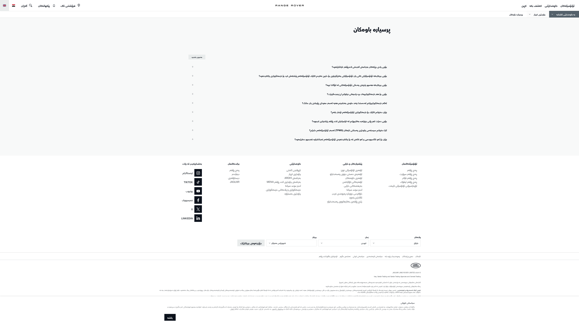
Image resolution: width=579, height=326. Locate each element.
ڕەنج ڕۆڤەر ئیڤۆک (408, 181)
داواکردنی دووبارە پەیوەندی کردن (347, 193)
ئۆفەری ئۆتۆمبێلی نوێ (351, 170)
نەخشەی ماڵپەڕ (345, 256)
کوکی (232, 309)
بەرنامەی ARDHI (293, 177)
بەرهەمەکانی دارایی (353, 185)
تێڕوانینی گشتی (293, 170)
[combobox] (395, 243)
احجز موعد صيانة (354, 189)
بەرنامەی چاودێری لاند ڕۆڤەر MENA (284, 181)
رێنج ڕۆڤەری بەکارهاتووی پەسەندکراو (344, 201)
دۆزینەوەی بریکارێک (251, 242)
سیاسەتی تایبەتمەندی (375, 256)
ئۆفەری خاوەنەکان (353, 177)
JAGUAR (234, 181)
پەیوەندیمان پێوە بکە (392, 256)
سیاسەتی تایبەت (277, 309)
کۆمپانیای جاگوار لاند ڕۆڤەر (328, 256)
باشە (170, 317)
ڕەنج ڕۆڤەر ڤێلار (409, 177)
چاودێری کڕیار (295, 174)
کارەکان (418, 256)
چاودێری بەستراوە (293, 193)
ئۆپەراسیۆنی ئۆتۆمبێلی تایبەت (403, 185)
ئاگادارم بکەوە (355, 197)
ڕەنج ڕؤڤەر (412, 170)
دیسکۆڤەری (233, 177)
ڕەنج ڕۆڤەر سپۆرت (408, 174)
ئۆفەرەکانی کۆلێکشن (352, 181)
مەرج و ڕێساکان (407, 256)
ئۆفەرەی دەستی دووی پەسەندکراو (346, 174)
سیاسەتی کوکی (358, 256)
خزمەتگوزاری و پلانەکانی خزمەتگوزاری (283, 189)
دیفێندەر (235, 174)
